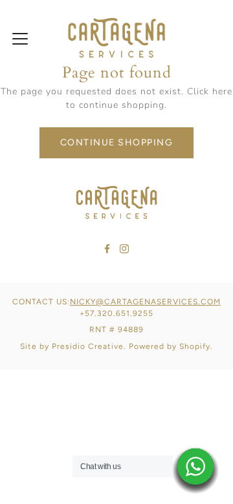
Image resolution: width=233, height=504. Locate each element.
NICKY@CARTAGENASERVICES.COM (145, 301)
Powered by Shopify (169, 346)
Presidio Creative (88, 346)
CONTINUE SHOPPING (116, 142)
